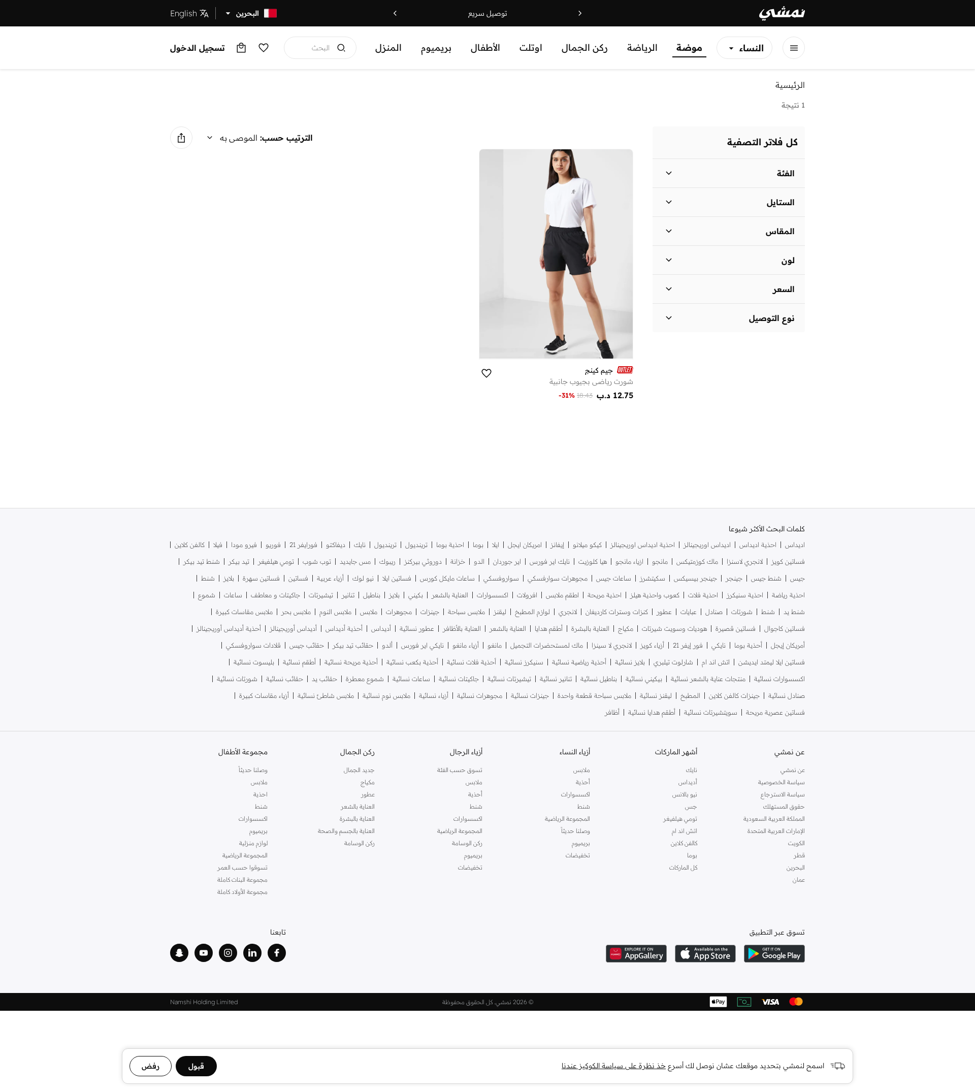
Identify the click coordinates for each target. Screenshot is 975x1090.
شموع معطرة (365, 679)
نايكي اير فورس (422, 645)
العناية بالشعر (450, 595)
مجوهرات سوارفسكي (558, 578)
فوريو (273, 544)
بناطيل (371, 595)
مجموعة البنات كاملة (242, 879)
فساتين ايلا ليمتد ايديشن (771, 662)
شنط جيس (766, 578)
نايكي (718, 645)
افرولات (527, 595)
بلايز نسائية (630, 662)
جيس (797, 578)
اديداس (795, 544)
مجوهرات (399, 611)
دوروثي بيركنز (423, 561)
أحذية (583, 782)
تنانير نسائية (556, 679)
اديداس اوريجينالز (707, 544)
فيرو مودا (244, 544)
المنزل (388, 47)
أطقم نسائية (299, 662)
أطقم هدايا (549, 628)
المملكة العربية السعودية (774, 818)
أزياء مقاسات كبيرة (264, 695)
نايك (360, 544)
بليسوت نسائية (254, 662)
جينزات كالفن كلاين (734, 695)
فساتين (298, 578)
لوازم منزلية (253, 843)
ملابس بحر (296, 611)
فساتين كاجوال (784, 628)
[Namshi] (782, 13)
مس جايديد (355, 561)
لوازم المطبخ (532, 611)
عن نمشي (793, 770)
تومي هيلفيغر (276, 561)
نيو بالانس (684, 794)
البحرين (796, 867)
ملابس (368, 611)
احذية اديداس (757, 544)
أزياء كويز (652, 645)
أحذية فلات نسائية (471, 662)
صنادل (714, 611)
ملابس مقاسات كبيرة (244, 611)
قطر (799, 855)
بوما (478, 544)
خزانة (457, 561)
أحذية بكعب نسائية (412, 662)
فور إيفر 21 (688, 645)
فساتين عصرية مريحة (775, 712)
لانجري (568, 611)
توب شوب (317, 561)
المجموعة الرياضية (567, 818)
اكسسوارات (492, 595)
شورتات (742, 611)
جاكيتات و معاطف (275, 595)
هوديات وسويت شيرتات (674, 628)
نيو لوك (363, 578)
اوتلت (530, 47)
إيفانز (557, 544)
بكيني (415, 595)
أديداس (381, 628)
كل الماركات (683, 867)
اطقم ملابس (562, 595)
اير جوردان (507, 561)
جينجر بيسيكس (695, 578)
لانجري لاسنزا (745, 561)
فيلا (217, 544)
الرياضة (642, 47)
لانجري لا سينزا (612, 645)
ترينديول (416, 544)
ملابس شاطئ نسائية (326, 695)
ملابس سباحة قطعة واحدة (594, 695)
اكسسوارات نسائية (779, 679)
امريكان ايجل (525, 544)
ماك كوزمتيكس (697, 561)
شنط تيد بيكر (201, 561)
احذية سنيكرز (745, 595)
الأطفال (485, 47)
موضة (689, 47)
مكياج (625, 628)
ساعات (233, 595)
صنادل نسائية (786, 695)
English (183, 13)
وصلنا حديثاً (575, 831)
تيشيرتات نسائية (509, 679)
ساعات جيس (613, 578)
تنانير (348, 595)
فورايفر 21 (303, 544)
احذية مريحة (605, 595)
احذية (260, 794)
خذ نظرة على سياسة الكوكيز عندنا (614, 1065)
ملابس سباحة (466, 611)
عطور (664, 611)
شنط (208, 578)
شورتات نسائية (237, 679)
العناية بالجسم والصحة (346, 831)
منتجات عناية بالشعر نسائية (708, 679)
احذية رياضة (788, 595)
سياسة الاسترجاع (783, 794)
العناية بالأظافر (462, 628)
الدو (479, 561)
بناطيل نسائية (598, 679)
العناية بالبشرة (590, 628)
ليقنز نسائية (656, 695)
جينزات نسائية (530, 695)
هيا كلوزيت (592, 561)
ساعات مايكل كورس (447, 578)
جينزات (429, 611)
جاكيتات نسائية (459, 679)
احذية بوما (450, 544)
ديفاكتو (335, 544)
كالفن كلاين (190, 544)
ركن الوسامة (467, 843)
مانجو (660, 561)
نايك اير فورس (550, 561)
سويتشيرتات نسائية (710, 712)
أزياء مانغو (465, 645)
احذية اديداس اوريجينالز (642, 544)
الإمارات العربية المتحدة (776, 831)
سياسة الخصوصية (781, 782)
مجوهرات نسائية (479, 695)
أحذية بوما (748, 645)
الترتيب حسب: (286, 138)
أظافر (612, 712)
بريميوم (436, 47)
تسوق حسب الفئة (459, 770)
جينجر (734, 578)
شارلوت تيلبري (673, 662)
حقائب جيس (306, 645)
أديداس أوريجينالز (293, 628)
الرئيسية (790, 85)
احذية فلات (703, 595)
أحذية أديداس (344, 628)
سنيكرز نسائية (524, 662)
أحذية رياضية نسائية (579, 662)
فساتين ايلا (396, 578)
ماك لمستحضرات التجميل (546, 645)
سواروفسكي (501, 578)
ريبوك (387, 561)
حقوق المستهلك (784, 806)
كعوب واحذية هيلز (654, 595)
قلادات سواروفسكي (253, 645)
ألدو (387, 645)
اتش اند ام (716, 662)
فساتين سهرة (261, 578)
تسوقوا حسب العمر (242, 867)
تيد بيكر (239, 561)
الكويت (796, 843)
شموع (206, 595)
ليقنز (500, 611)
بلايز (228, 578)
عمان (799, 879)
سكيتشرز (652, 578)
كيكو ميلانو (587, 544)
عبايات (688, 611)
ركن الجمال (585, 47)
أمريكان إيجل (788, 645)
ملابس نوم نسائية (386, 695)
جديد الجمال (359, 770)
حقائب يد (324, 679)
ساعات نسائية (411, 679)
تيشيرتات (321, 595)
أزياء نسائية (433, 695)
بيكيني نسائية (644, 679)
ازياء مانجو (629, 561)
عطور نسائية (417, 628)
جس (691, 806)
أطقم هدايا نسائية (651, 712)
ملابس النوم (335, 611)
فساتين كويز (788, 561)
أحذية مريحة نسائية (351, 662)
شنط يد (794, 611)
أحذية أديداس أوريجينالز (229, 628)
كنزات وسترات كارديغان (617, 611)
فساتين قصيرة (736, 628)
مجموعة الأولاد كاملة (242, 891)
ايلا (495, 544)
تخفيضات (578, 855)
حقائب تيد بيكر (353, 645)
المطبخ (690, 695)
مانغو (495, 645)
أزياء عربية (330, 578)
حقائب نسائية (284, 679)
